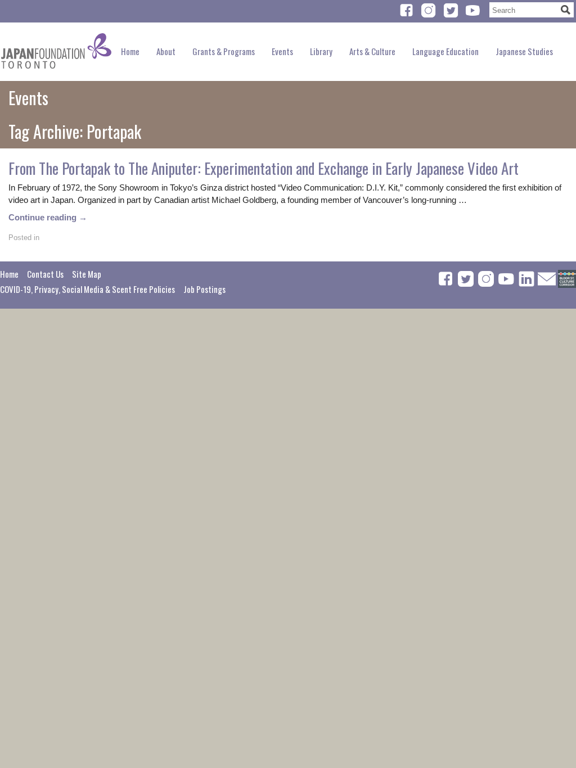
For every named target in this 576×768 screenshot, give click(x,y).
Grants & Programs (223, 51)
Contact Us (45, 274)
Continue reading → (47, 217)
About (166, 51)
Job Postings (204, 289)
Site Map (86, 274)
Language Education (445, 51)
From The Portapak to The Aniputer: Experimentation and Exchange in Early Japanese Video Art (263, 168)
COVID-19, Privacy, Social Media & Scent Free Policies (87, 289)
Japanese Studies (524, 51)
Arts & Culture (372, 51)
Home (130, 51)
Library (321, 51)
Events (282, 51)
